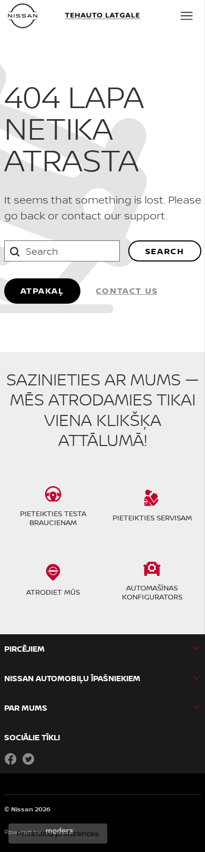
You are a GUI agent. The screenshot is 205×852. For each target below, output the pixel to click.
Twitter (28, 758)
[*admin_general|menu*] (186, 15)
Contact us (127, 290)
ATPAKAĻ (42, 290)
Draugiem (46, 758)
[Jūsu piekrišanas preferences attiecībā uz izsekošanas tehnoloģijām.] (57, 834)
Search (164, 251)
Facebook (10, 758)
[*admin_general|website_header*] (22, 16)
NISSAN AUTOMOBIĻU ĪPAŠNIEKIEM (72, 678)
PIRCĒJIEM (24, 648)
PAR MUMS (25, 707)
